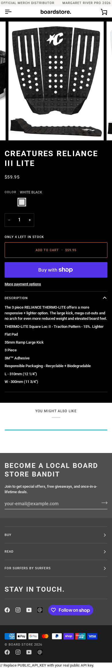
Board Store (21, 644)
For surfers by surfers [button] (28, 568)
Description (16, 298)
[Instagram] (18, 610)
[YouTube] (29, 610)
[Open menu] (13, 11)
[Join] (102, 503)
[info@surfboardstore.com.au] (40, 610)
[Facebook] (7, 610)
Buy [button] (8, 535)
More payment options (23, 284)
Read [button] (9, 551)
